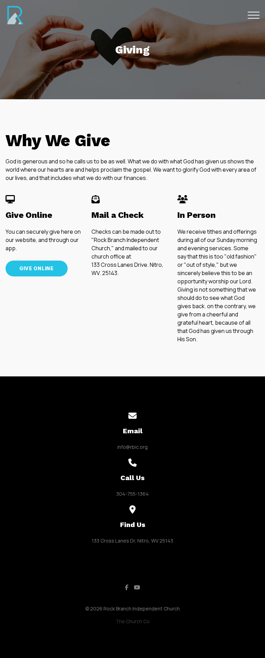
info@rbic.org (132, 447)
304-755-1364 (132, 493)
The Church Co (133, 621)
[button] (253, 15)
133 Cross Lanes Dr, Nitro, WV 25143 (132, 540)
